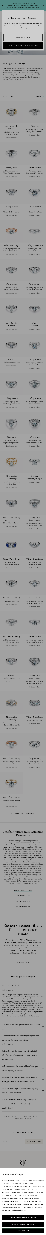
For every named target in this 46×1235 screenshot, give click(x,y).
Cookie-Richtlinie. (18, 1210)
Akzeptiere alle (23, 1231)
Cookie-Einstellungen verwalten (23, 1217)
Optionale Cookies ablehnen (23, 1224)
